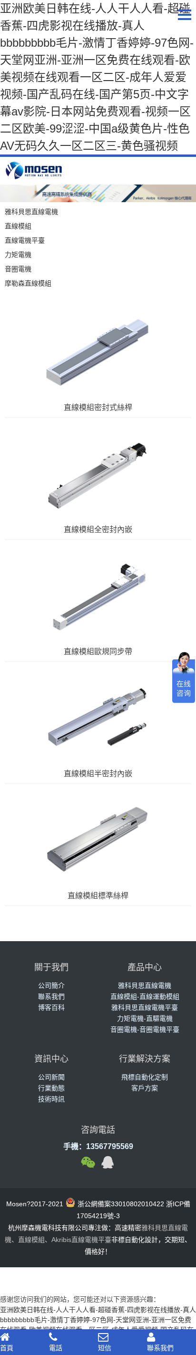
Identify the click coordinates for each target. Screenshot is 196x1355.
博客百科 (51, 1007)
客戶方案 (144, 1088)
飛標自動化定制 (144, 1077)
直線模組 (18, 226)
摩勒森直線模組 (28, 283)
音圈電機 (18, 269)
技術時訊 (51, 1099)
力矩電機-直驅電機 (145, 1018)
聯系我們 (51, 996)
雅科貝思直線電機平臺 (144, 1007)
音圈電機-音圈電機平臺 (144, 1029)
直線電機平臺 (25, 240)
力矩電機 (18, 254)
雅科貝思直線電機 (31, 212)
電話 (55, 1348)
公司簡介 (51, 985)
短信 (104, 1348)
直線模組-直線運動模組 (144, 996)
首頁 (6, 1348)
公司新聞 (51, 1077)
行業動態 (51, 1088)
